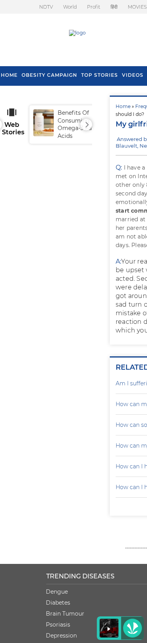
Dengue (57, 591)
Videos (132, 75)
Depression (61, 635)
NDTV (46, 7)
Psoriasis (58, 624)
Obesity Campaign (49, 75)
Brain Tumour (65, 613)
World (70, 7)
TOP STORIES (99, 75)
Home (123, 106)
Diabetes (58, 602)
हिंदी (114, 7)
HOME (9, 75)
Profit (93, 7)
